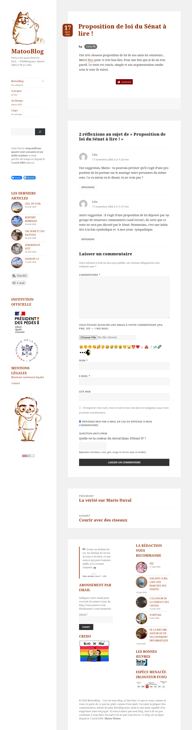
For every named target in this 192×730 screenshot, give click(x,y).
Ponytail (156, 615)
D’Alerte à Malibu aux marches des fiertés (159, 584)
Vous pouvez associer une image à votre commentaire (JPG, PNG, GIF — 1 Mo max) (121, 326)
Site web (85, 391)
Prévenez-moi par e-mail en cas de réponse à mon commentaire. (115, 423)
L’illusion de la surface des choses (159, 602)
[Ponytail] (141, 618)
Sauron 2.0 (32, 258)
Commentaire (89, 274)
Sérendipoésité (33, 246)
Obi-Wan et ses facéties (35, 233)
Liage (16, 112)
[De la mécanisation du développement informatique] (141, 633)
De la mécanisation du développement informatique (159, 635)
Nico (91, 60)
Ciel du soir (32, 203)
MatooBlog (27, 51)
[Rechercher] (40, 131)
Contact (15, 383)
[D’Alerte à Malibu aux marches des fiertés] (141, 582)
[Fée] (141, 567)
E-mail (84, 376)
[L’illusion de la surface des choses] (141, 602)
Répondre (87, 187)
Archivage (17, 102)
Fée (152, 563)
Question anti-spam (93, 433)
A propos (16, 92)
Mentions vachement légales (27, 377)
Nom (83, 360)
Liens (89, 46)
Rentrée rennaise (31, 219)
